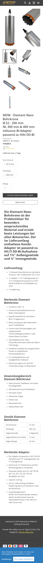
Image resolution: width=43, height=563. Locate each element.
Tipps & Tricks (30, 529)
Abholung (20, 202)
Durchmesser (8, 160)
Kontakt (6, 529)
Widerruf (33, 521)
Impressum (10, 521)
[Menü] (38, 3)
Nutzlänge (7, 171)
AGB (17, 521)
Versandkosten (10, 148)
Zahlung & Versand (21, 524)
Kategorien (14, 532)
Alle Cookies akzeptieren (23, 559)
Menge (5, 184)
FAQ (38, 529)
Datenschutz (24, 521)
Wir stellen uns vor (16, 529)
